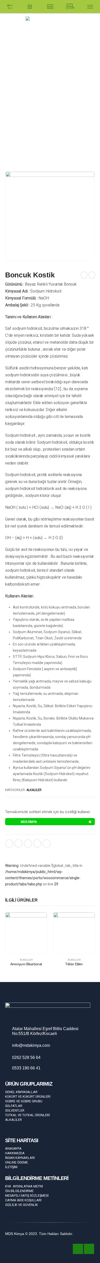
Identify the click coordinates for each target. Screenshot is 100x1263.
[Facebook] (84, 39)
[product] (26, 933)
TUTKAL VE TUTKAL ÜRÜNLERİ (27, 1115)
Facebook (9, 843)
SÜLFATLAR (13, 1106)
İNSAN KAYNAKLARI (20, 1158)
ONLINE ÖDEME (16, 1162)
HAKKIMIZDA (15, 1153)
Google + (37, 843)
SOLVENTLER (14, 1110)
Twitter (18, 843)
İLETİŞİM (11, 1167)
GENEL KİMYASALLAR (21, 1092)
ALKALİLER (34, 790)
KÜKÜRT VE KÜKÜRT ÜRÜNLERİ (27, 1096)
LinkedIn (28, 843)
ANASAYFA (13, 1148)
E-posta (46, 843)
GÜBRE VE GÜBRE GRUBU (23, 1101)
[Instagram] (93, 39)
